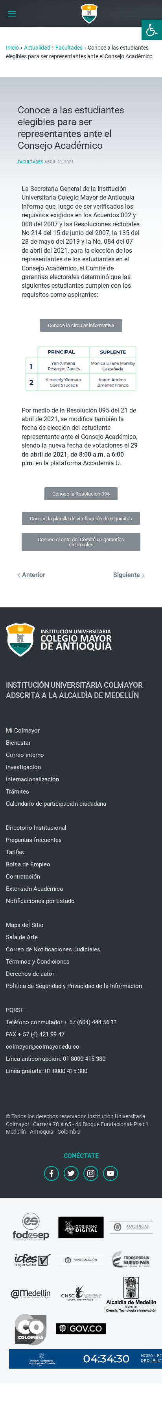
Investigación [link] (23, 767)
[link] (152, 30)
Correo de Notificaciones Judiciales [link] (53, 949)
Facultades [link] (30, 162)
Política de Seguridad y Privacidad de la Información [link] (74, 986)
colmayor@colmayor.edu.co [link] (42, 1046)
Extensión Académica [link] (34, 888)
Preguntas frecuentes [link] (34, 840)
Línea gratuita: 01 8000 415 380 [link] (46, 1071)
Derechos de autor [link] (30, 973)
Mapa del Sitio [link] (25, 925)
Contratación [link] (23, 876)
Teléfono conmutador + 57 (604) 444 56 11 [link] (61, 1022)
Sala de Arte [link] (22, 937)
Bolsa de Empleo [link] (28, 864)
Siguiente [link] (127, 575)
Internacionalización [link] (32, 779)
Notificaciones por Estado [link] (40, 901)
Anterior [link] (32, 575)
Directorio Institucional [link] (36, 827)
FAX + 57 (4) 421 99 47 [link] (35, 1034)
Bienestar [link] (18, 742)
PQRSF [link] (15, 1010)
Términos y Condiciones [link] (38, 961)
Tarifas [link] (15, 852)
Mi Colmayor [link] (23, 730)
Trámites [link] (17, 791)
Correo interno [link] (25, 755)
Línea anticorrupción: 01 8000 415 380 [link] (55, 1058)
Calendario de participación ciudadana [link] (56, 803)
